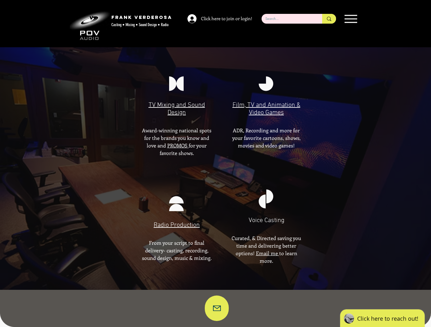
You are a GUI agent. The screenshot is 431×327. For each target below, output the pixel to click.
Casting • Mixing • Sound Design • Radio (139, 24)
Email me (267, 253)
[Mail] (217, 308)
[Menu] (350, 18)
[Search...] (329, 19)
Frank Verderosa (141, 17)
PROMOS (178, 145)
